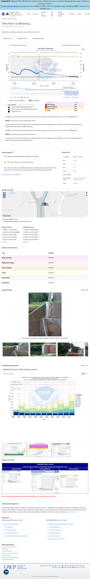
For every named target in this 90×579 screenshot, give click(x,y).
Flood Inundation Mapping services (13, 6)
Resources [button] (72, 14)
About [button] (79, 14)
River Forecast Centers (11, 524)
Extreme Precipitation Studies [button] (61, 14)
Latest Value (6, 278)
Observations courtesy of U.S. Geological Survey (21, 88)
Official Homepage (8, 559)
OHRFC (4, 19)
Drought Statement (55, 533)
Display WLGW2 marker (10, 219)
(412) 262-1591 (6, 555)
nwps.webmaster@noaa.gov (53, 576)
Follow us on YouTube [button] (79, 567)
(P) (18, 232)
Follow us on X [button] (57, 567)
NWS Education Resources (78, 565)
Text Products (8, 527)
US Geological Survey (15, 87)
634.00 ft (51, 273)
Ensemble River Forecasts (57, 539)
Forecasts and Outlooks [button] (43, 14)
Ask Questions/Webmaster (10, 557)
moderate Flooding (8, 263)
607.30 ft (51, 283)
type (3, 253)
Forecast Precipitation (11, 533)
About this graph (8, 374)
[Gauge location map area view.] (86, 195)
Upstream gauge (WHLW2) (18, 45)
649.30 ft (51, 258)
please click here (71, 512)
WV (74, 164)
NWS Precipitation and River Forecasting (61, 524)
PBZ (9, 19)
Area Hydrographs (54, 527)
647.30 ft (51, 263)
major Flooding (6, 258)
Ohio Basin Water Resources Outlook (15, 536)
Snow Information (54, 536)
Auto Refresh (35, 100)
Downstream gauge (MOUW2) (70, 45)
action (4, 273)
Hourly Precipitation (55, 530)
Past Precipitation (9, 530)
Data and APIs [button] (52, 14)
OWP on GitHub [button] (67, 567)
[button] (88, 1)
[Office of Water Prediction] (15, 567)
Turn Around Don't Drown (62, 565)
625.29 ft (51, 278)
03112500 (75, 183)
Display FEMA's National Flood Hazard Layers (17, 221)
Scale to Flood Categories (17, 100)
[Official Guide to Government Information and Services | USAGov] (15, 572)
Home (28, 14)
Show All (5, 242)
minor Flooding (6, 268)
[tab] (8, 38)
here (64, 6)
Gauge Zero (5, 283)
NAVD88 (51, 253)
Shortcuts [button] (35, 14)
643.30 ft (51, 268)
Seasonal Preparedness (48, 565)
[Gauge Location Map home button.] (86, 193)
